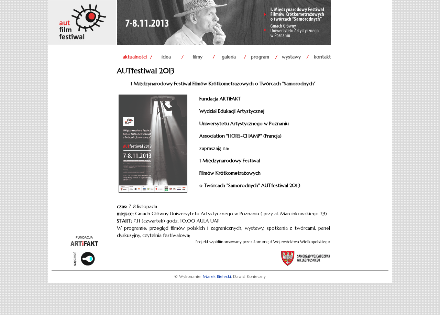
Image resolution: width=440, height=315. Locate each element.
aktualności (135, 57)
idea (166, 57)
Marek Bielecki (217, 276)
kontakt (322, 57)
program (260, 57)
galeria (229, 57)
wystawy (291, 57)
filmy (197, 57)
